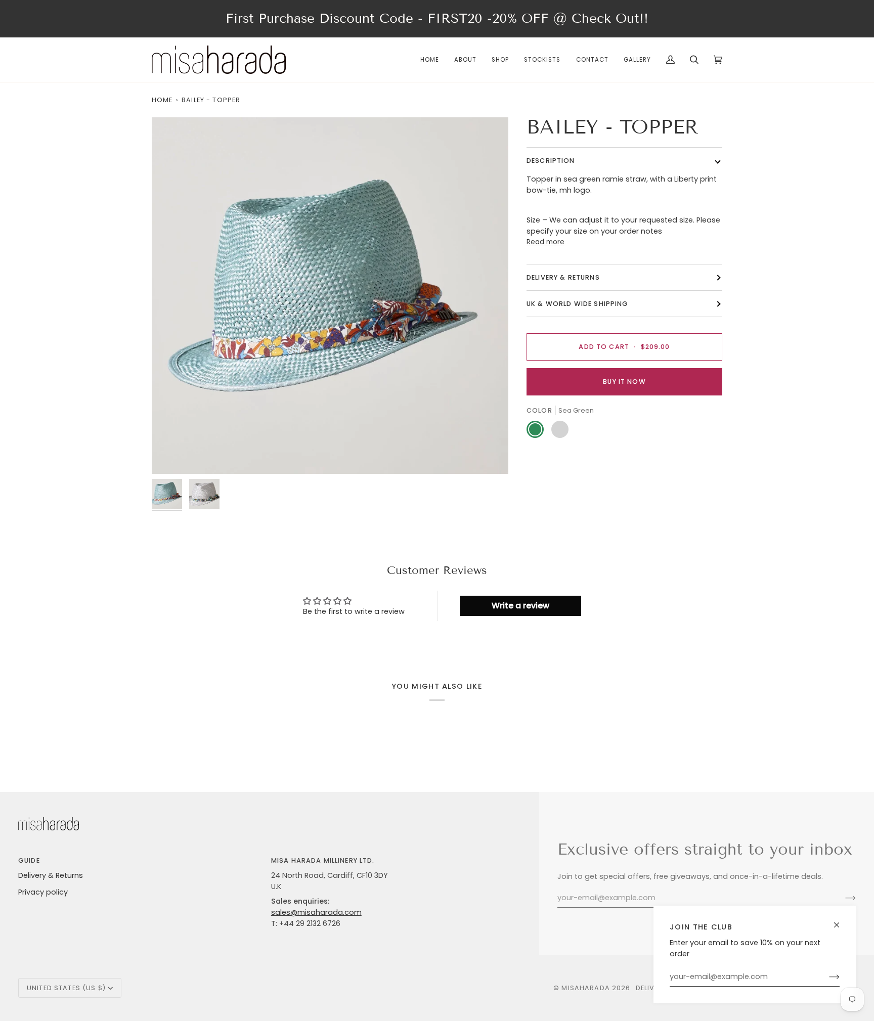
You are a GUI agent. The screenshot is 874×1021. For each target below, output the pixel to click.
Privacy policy (43, 892)
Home (162, 100)
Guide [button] (29, 860)
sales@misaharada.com (316, 912)
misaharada (585, 988)
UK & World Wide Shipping (578, 304)
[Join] (826, 977)
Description (551, 161)
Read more (545, 242)
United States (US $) (66, 988)
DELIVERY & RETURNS (563, 277)
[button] (500, 59)
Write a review (520, 605)
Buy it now (624, 381)
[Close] (841, 921)
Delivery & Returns (50, 875)
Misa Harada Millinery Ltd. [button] (323, 860)
